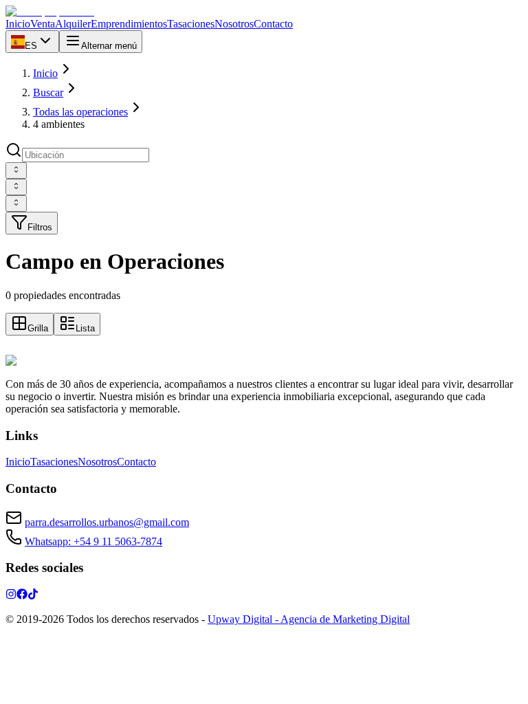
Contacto (136, 462)
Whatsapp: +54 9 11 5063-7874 (93, 541)
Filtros (40, 227)
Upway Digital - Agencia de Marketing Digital (309, 619)
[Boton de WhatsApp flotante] (14, 348)
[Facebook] (22, 596)
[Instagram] (11, 596)
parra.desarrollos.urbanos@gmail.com (107, 522)
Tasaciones (54, 462)
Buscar (48, 92)
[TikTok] (33, 596)
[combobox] (16, 170)
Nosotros (97, 462)
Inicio (45, 73)
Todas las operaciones (80, 112)
